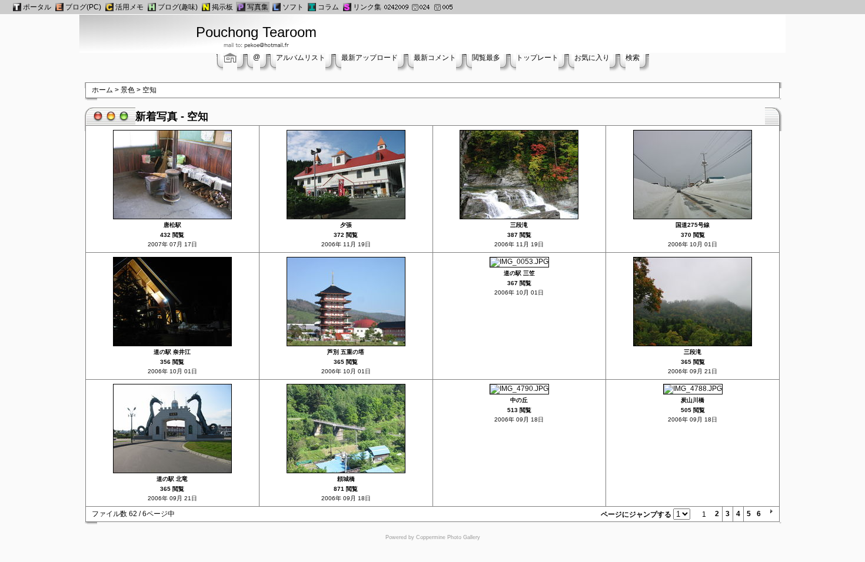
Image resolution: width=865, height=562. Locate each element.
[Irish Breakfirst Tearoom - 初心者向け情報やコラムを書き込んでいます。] (312, 7)
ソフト (293, 7)
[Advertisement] (601, 32)
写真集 (257, 7)
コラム (328, 7)
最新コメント (435, 57)
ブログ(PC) (83, 7)
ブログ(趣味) (178, 7)
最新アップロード (369, 57)
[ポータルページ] (17, 7)
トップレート (537, 57)
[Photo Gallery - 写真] (241, 7)
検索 (633, 57)
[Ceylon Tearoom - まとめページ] (109, 7)
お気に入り (592, 57)
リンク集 (367, 7)
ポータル (37, 7)
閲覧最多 (486, 57)
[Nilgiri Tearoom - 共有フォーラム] (206, 7)
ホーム (102, 90)
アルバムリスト (300, 57)
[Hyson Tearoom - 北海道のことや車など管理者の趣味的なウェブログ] (152, 7)
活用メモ (129, 7)
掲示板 (222, 7)
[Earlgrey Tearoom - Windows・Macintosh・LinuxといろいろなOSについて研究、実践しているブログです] (59, 7)
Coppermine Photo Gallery (448, 537)
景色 (128, 90)
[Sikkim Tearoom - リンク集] (347, 7)
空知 (149, 90)
